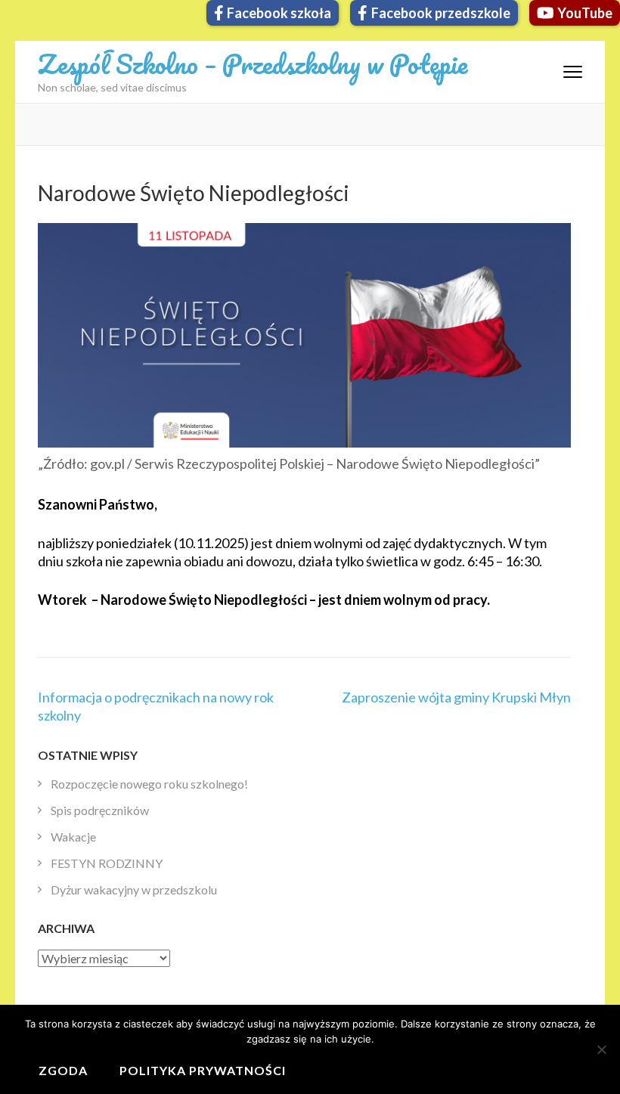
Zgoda (63, 1070)
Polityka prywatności (202, 1070)
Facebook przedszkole (440, 13)
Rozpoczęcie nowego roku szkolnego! (149, 783)
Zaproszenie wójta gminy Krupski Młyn (456, 697)
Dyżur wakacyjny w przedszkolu (134, 889)
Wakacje (73, 836)
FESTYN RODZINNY (107, 863)
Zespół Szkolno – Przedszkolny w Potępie (252, 63)
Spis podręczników (100, 810)
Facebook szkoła (279, 13)
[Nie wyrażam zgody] (601, 1049)
